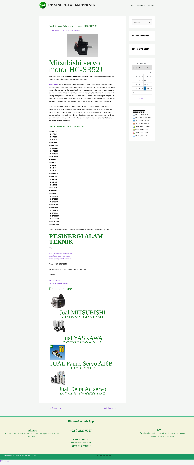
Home (132, 5)
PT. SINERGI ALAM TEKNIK (71, 5)
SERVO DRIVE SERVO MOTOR (60, 30)
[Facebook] (98, 455)
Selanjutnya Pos (111, 408)
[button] (144, 5)
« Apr (141, 98)
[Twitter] (101, 455)
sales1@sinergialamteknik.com (60, 259)
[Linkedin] (104, 455)
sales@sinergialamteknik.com (59, 256)
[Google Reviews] (110, 455)
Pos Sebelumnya (54, 408)
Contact (151, 5)
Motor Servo (53, 84)
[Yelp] (107, 455)
